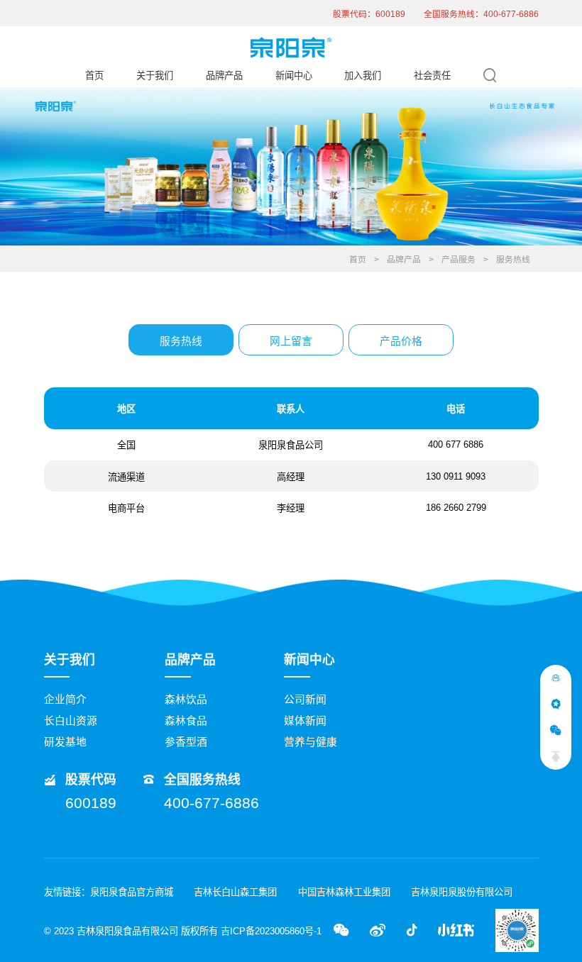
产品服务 (458, 260)
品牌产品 (224, 75)
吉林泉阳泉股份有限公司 (461, 892)
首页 (94, 75)
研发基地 (65, 742)
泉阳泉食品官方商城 (131, 892)
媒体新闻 (305, 720)
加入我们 (362, 75)
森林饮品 (186, 699)
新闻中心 (293, 75)
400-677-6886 (211, 803)
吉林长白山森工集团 (235, 892)
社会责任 (432, 75)
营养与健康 (310, 742)
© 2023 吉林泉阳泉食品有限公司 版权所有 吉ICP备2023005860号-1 (183, 931)
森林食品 (186, 720)
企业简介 (65, 699)
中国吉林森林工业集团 (344, 892)
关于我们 (154, 75)
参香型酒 (186, 742)
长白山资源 (70, 720)
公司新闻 (305, 699)
